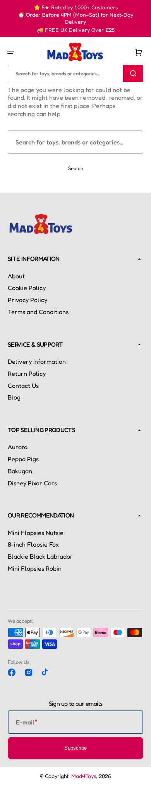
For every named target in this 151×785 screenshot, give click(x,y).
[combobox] (75, 73)
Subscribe (75, 748)
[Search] (133, 73)
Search (75, 168)
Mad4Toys (83, 776)
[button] (10, 52)
